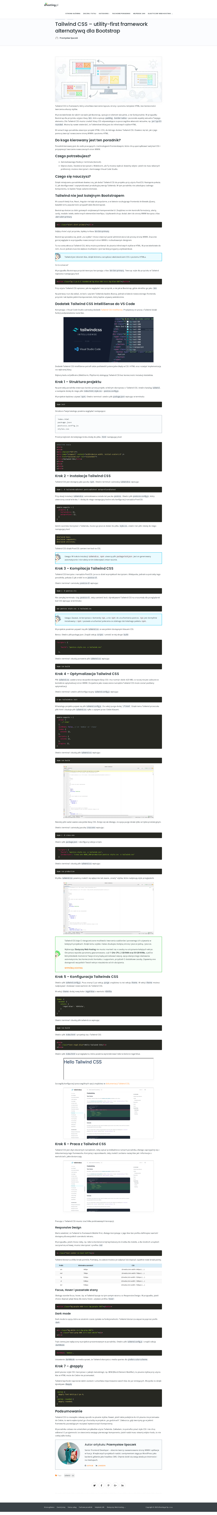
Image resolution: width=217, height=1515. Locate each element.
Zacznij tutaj (89, 13)
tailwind (67, 1475)
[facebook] (101, 1485)
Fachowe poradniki (121, 13)
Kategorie (104, 13)
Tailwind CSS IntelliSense (112, 310)
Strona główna (72, 13)
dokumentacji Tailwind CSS (117, 1083)
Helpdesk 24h (139, 13)
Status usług (72, 1507)
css (73, 1475)
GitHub (90, 1466)
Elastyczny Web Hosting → (160, 13)
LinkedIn (102, 1466)
